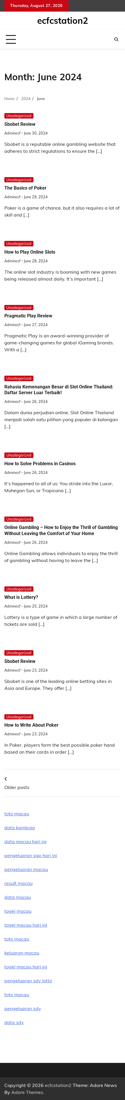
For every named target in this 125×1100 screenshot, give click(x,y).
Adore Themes (27, 1092)
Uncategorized (18, 115)
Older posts (16, 787)
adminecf (12, 133)
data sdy (14, 1022)
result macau (18, 883)
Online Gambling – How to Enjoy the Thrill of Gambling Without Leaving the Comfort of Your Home (61, 530)
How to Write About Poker (31, 725)
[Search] (116, 39)
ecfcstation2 (62, 20)
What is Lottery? (21, 597)
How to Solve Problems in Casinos (40, 463)
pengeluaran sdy (22, 1008)
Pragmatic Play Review (28, 316)
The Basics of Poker (25, 188)
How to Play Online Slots (29, 252)
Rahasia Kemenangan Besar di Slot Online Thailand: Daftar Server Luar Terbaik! (58, 390)
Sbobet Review (19, 124)
